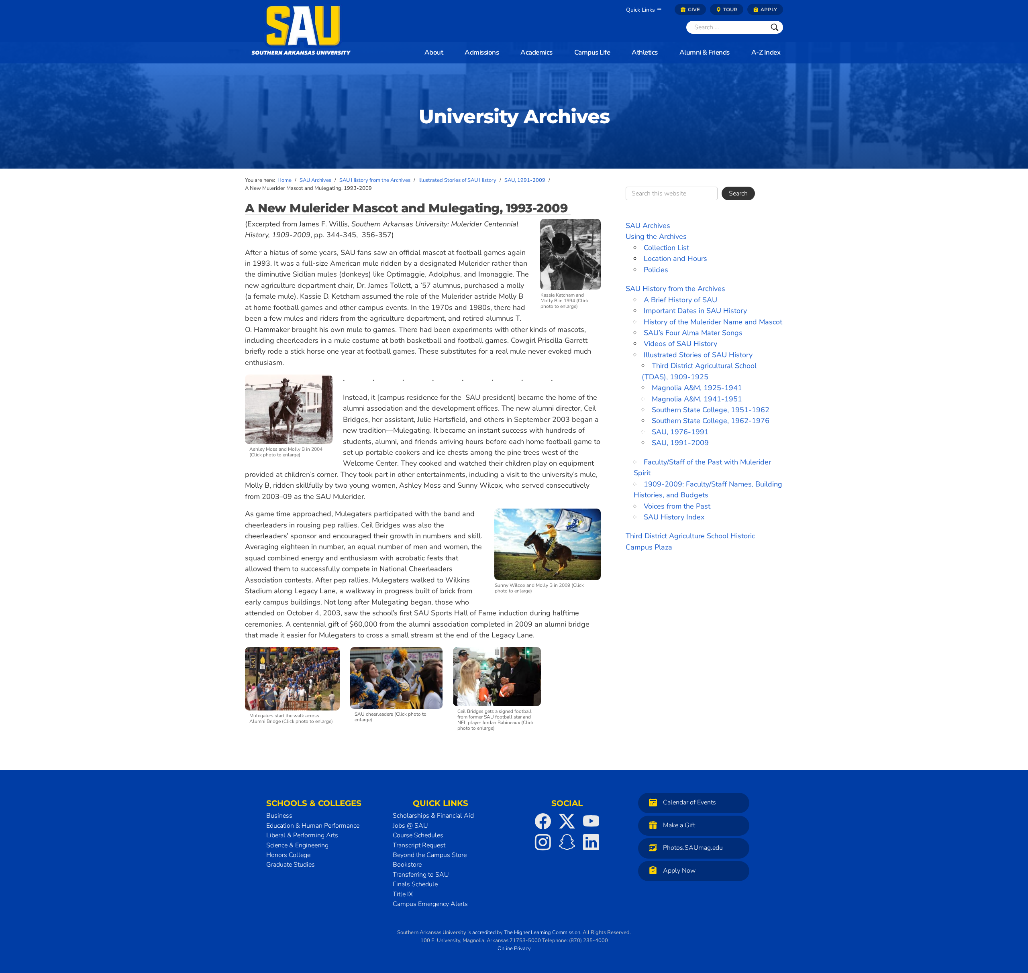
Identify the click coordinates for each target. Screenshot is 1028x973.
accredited (484, 932)
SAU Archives (648, 225)
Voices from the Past (677, 506)
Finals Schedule (415, 884)
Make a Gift (679, 825)
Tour (729, 9)
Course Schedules (418, 835)
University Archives (514, 116)
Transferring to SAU (421, 874)
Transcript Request (419, 845)
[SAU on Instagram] (543, 842)
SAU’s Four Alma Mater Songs (693, 333)
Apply (768, 9)
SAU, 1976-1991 (680, 432)
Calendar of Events (689, 802)
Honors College (288, 855)
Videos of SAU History (680, 343)
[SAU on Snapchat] (567, 842)
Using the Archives (656, 236)
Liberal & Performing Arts (302, 835)
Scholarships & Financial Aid (433, 815)
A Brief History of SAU (680, 300)
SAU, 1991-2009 (680, 443)
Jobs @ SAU (410, 825)
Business (279, 815)
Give (693, 9)
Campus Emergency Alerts (430, 904)
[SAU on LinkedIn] (591, 842)
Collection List (666, 247)
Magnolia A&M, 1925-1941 (697, 388)
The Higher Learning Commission (542, 932)
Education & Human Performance (312, 825)
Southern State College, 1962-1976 (710, 420)
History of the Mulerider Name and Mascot (713, 322)
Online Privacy (514, 948)
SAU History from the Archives (675, 288)
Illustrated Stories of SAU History (698, 355)
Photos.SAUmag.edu (693, 848)
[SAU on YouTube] (591, 821)
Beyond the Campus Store (430, 855)
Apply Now (679, 870)
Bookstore (407, 864)
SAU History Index (674, 517)
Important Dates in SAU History (695, 311)
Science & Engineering (297, 845)
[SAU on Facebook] (543, 821)
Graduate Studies (290, 864)
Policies (656, 270)
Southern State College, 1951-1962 (710, 410)
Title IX (403, 894)
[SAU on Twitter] (567, 821)
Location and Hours (675, 258)
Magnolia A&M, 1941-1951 (697, 399)
